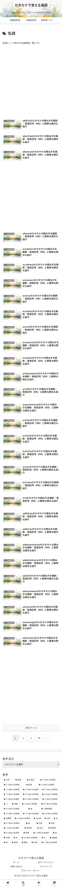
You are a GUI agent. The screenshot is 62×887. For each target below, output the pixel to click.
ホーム (16, 862)
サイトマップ (46, 866)
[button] (55, 549)
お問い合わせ (16, 866)
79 (38, 738)
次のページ (31, 727)
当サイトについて (46, 862)
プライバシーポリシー (31, 870)
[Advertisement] (31, 83)
